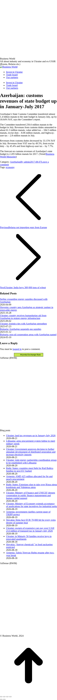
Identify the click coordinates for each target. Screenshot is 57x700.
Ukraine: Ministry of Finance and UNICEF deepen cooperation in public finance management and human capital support (30, 495)
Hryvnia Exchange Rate (30, 355)
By (25, 162)
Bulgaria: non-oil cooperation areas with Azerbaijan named (28, 334)
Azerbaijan (15, 162)
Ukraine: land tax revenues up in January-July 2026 (30, 435)
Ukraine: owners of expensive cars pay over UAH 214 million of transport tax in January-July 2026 (30, 529)
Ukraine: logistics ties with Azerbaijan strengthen (23, 323)
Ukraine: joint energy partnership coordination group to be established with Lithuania (31, 461)
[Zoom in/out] (10, 696)
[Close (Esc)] (1, 696)
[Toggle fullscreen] (7, 696)
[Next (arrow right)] (4, 699)
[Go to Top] (28, 693)
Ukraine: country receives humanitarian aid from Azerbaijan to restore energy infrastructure (23, 317)
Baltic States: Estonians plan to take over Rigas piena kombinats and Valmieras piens (31, 486)
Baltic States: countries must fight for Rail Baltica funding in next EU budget (29, 469)
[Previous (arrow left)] (1, 699)
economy (10, 167)
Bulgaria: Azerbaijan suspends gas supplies (20, 329)
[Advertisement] (28, 28)
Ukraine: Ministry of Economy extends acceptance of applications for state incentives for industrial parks (31, 505)
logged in (17, 349)
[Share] (4, 696)
